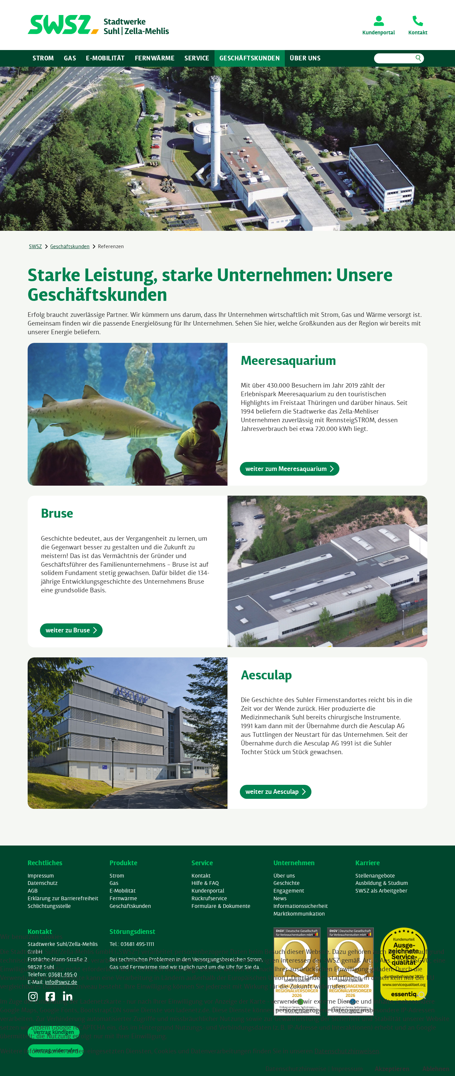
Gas (70, 58)
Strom (43, 58)
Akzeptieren (392, 1069)
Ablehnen (435, 1069)
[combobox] (399, 58)
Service (197, 58)
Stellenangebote (375, 875)
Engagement (288, 890)
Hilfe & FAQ (205, 883)
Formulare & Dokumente (221, 906)
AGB (33, 890)
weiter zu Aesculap (272, 791)
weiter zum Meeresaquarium (286, 469)
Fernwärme (155, 58)
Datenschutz (43, 883)
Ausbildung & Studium (381, 883)
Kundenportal (208, 890)
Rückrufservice (209, 898)
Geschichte (286, 883)
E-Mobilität (105, 58)
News (279, 898)
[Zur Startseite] (98, 25)
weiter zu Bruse (68, 630)
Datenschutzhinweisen (346, 1051)
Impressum (41, 875)
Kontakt (201, 875)
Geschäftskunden (250, 58)
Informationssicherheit (300, 906)
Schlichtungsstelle (49, 906)
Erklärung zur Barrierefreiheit (63, 898)
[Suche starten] (418, 58)
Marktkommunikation (299, 913)
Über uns (305, 58)
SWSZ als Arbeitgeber (381, 890)
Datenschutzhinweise (295, 1069)
